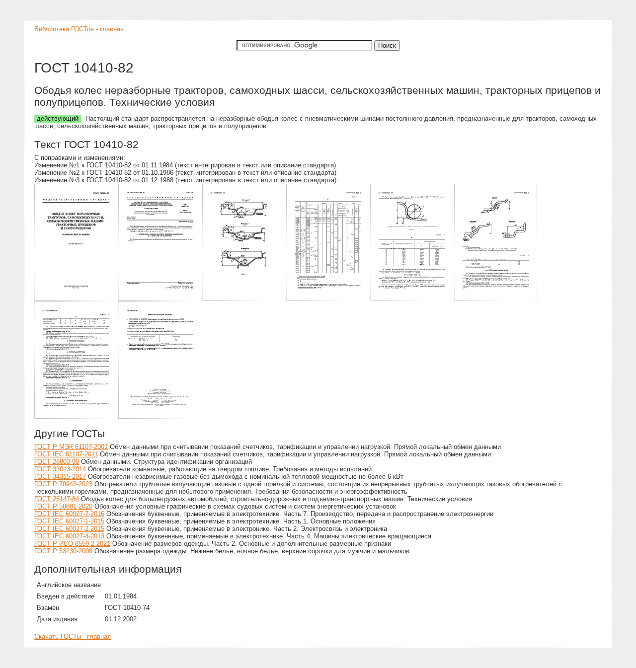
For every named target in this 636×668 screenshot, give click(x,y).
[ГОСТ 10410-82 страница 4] (328, 299)
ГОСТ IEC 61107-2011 (66, 454)
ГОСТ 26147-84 (56, 499)
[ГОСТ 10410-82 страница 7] (76, 417)
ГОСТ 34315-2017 (60, 476)
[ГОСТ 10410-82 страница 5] (412, 299)
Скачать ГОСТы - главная (72, 636)
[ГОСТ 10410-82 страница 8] (160, 417)
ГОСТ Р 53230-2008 (63, 551)
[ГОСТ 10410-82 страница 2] (160, 299)
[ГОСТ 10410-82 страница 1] (76, 299)
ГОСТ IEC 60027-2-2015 (69, 528)
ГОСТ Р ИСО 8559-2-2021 (72, 543)
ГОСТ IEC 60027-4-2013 (69, 536)
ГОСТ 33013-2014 (60, 469)
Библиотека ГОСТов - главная (79, 29)
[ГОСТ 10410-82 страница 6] (496, 299)
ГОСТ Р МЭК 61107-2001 (71, 446)
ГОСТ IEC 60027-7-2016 (69, 514)
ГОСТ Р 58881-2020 (63, 506)
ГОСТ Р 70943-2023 (63, 484)
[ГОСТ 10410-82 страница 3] (244, 299)
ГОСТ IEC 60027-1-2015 (69, 521)
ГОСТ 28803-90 (56, 461)
